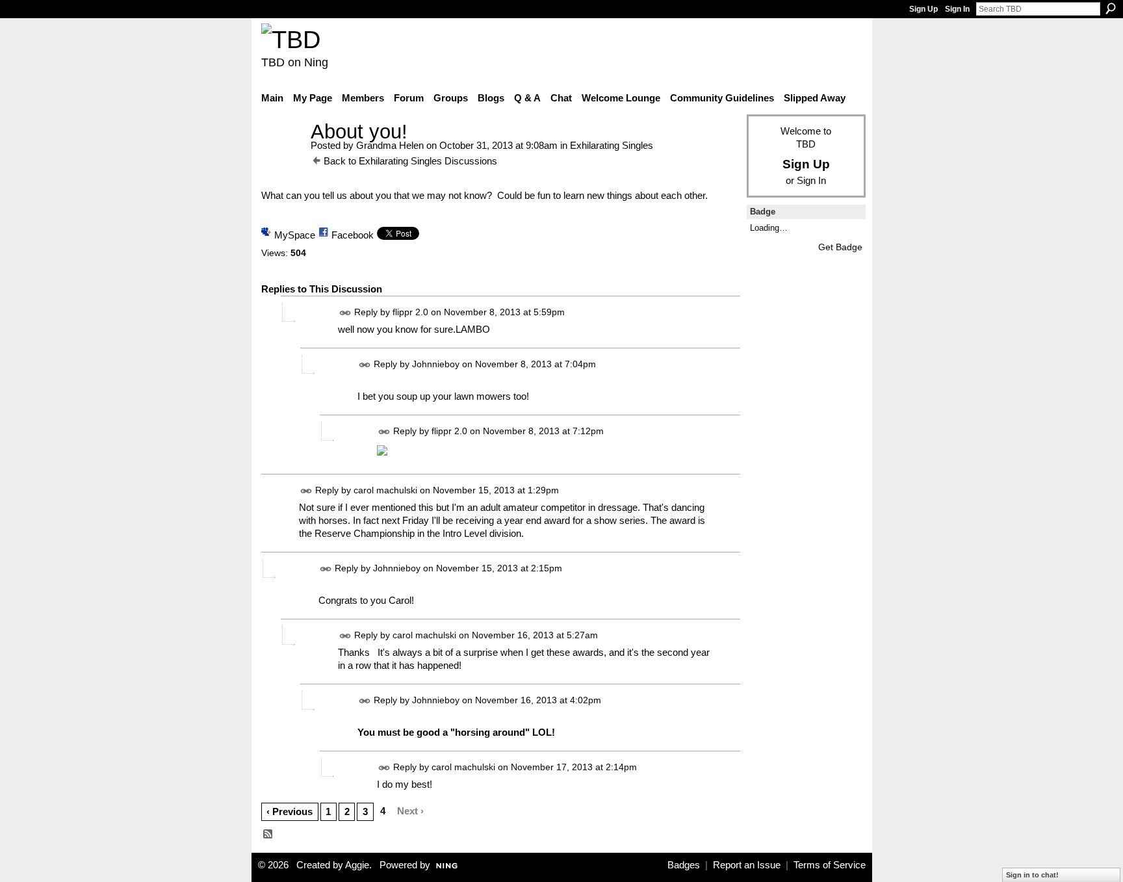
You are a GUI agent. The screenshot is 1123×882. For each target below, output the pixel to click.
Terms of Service (830, 865)
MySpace (294, 234)
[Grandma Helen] (282, 156)
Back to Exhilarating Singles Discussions (410, 160)
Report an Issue (747, 865)
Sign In (957, 9)
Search (1110, 8)
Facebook (352, 234)
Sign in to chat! (1032, 875)
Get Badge (840, 247)
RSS (268, 834)
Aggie (357, 865)
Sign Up (923, 9)
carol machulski (385, 491)
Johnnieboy (435, 364)
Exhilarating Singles (611, 145)
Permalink (345, 313)
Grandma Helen (390, 145)
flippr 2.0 (410, 312)
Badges (683, 865)
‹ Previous (289, 811)
